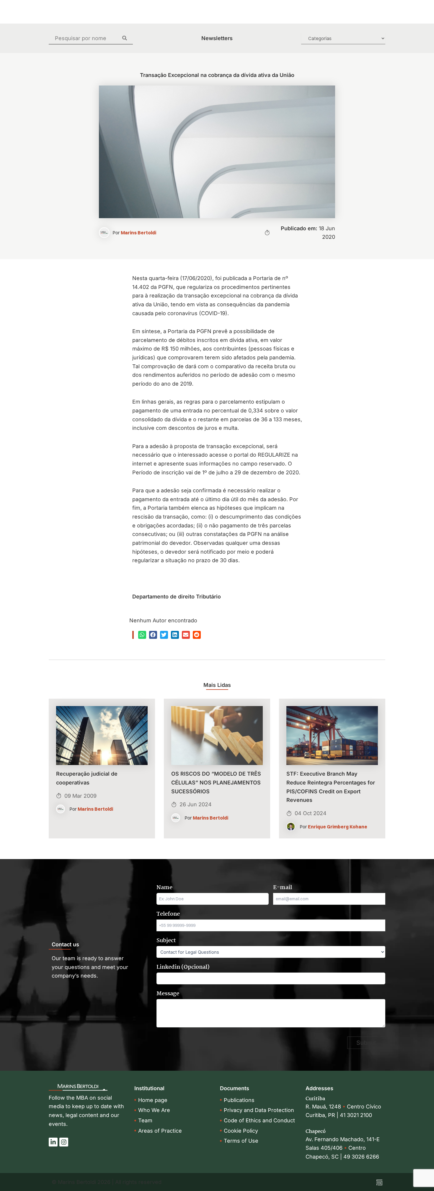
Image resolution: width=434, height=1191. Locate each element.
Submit (366, 1042)
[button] (142, 635)
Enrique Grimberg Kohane (337, 827)
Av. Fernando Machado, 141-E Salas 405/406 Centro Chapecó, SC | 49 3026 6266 (343, 1148)
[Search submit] (127, 38)
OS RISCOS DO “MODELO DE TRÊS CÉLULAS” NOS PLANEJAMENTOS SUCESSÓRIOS (216, 782)
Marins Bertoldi (138, 233)
